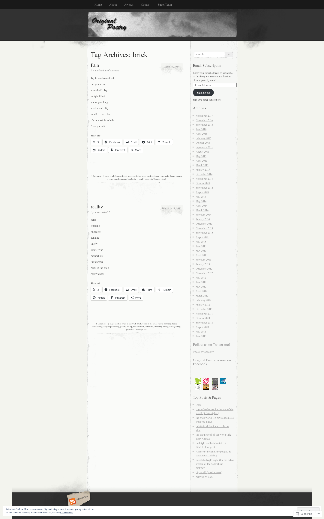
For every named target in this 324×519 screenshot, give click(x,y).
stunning (158, 326)
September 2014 (204, 187)
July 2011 (201, 331)
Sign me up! (203, 92)
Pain (95, 65)
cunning (167, 323)
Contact (145, 4)
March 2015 (202, 165)
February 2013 (203, 259)
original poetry (140, 175)
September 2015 (204, 147)
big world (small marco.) (209, 472)
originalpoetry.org (156, 175)
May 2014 (201, 201)
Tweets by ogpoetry (203, 351)
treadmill (131, 178)
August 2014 (202, 192)
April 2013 (201, 255)
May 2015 (201, 156)
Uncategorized (159, 178)
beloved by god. (204, 477)
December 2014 (204, 174)
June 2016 (201, 129)
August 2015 (202, 151)
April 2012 (201, 291)
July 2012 (201, 277)
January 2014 (203, 219)
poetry (110, 178)
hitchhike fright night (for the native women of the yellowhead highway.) (215, 464)
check (160, 323)
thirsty (165, 326)
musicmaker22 (102, 212)
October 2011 (203, 318)
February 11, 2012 (172, 208)
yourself (139, 178)
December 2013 (204, 223)
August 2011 (202, 327)
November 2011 (204, 313)
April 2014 (201, 205)
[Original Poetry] (162, 25)
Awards (129, 4)
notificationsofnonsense (106, 70)
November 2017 (204, 115)
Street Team (165, 4)
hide (117, 175)
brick (112, 175)
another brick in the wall (125, 323)
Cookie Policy (66, 512)
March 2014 (202, 210)
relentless (149, 326)
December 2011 (204, 309)
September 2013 (204, 232)
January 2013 (203, 264)
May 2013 (201, 250)
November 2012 (204, 273)
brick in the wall (149, 323)
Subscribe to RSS (78, 502)
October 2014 (203, 183)
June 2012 (201, 282)
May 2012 (201, 286)
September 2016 (204, 124)
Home (98, 4)
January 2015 (203, 169)
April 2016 (201, 133)
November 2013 (204, 228)
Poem (172, 175)
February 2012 (203, 300)
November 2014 (204, 178)
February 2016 (203, 138)
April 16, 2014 (171, 66)
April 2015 (201, 160)
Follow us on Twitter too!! (212, 344)
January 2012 (203, 304)
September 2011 (204, 322)
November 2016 (204, 120)
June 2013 (201, 246)
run (124, 178)
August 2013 (202, 237)
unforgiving (175, 326)
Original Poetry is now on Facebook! (212, 361)
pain (167, 175)
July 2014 (201, 196)
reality (97, 206)
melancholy (97, 326)
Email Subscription (207, 65)
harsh (174, 323)
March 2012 (202, 295)
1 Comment (96, 175)
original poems (126, 175)
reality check (138, 326)
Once (198, 405)
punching (118, 178)
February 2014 (203, 214)
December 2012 (204, 268)
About (113, 4)
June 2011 (201, 336)
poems (179, 175)
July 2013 (201, 241)
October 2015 (203, 142)
